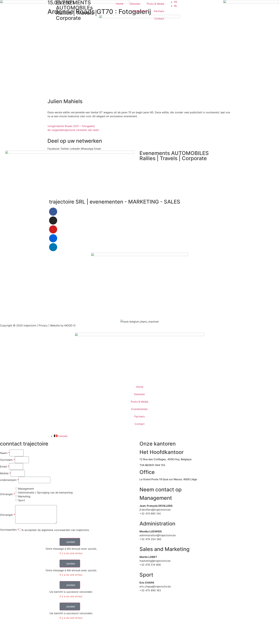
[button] (70, 542)
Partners (159, 11)
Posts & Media (155, 3)
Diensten (135, 3)
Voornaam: (6, 459)
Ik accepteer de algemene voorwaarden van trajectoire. (55, 530)
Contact (159, 18)
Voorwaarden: (8, 529)
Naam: (4, 453)
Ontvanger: (6, 494)
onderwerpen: (8, 480)
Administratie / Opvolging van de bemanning (45, 492)
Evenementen (139, 11)
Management (26, 488)
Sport (21, 500)
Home (119, 3)
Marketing (24, 496)
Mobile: (4, 473)
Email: (3, 466)
